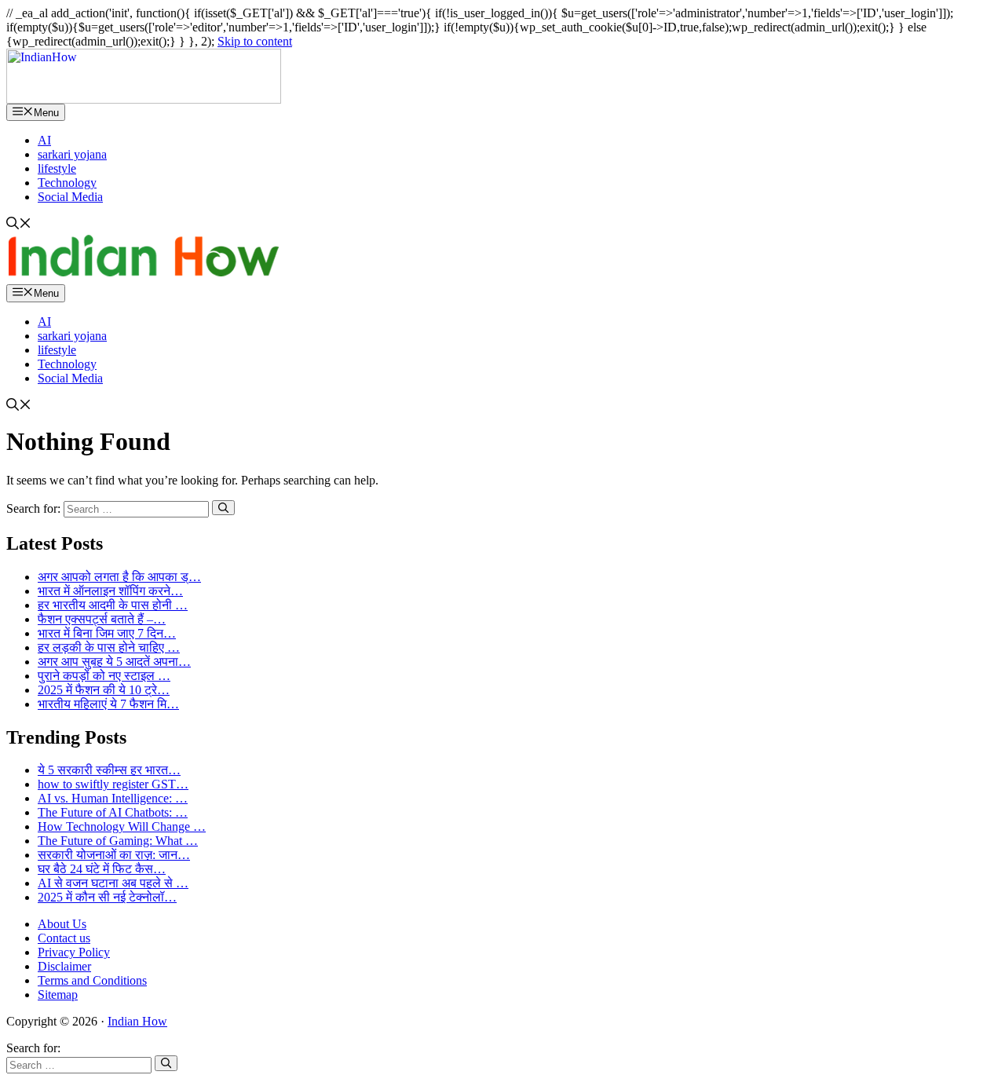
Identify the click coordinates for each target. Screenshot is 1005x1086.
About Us (62, 924)
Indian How (137, 1021)
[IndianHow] (143, 99)
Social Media (70, 196)
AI (44, 140)
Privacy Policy (74, 952)
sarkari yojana (72, 154)
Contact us (64, 938)
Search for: (33, 1048)
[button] (18, 225)
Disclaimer (64, 966)
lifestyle (57, 168)
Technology (67, 182)
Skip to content (254, 41)
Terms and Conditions (92, 980)
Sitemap (58, 994)
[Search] (223, 507)
